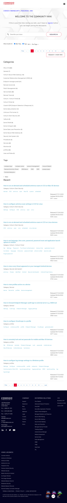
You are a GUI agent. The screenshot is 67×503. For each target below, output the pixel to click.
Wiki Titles (18, 44)
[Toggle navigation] (64, 4)
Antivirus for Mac (5, 460)
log (57, 369)
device (5, 290)
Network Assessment (40, 434)
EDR (38, 169)
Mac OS (26, 191)
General (5, 71)
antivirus (15, 191)
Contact (24, 416)
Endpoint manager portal (11, 81)
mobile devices (48, 345)
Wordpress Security (6, 483)
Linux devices (32, 228)
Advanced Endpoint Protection (42, 404)
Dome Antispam (8, 126)
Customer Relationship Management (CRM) (16, 78)
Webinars (24, 411)
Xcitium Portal (7, 102)
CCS (10, 191)
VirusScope (40, 327)
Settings (5, 209)
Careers (24, 419)
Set (4, 248)
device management (26, 290)
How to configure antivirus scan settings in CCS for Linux (23, 204)
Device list (11, 290)
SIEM (43, 369)
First (22, 51)
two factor (6, 251)
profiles (5, 150)
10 (55, 51)
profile (22, 327)
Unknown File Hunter (9, 112)
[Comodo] (9, 4)
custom (31, 191)
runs (19, 228)
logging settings (32, 308)
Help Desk (37, 447)
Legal (23, 414)
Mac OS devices (7, 348)
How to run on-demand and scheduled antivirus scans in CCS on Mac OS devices (31, 186)
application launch (50, 248)
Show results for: (8, 44)
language (13, 251)
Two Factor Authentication (27, 248)
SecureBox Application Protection (43, 409)
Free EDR (37, 406)
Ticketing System (39, 429)
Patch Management (9, 88)
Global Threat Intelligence (41, 411)
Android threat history (47, 272)
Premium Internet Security (7, 468)
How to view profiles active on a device (16, 284)
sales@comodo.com (6, 418)
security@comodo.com (6, 426)
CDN (58, 398)
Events (24, 409)
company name (19, 166)
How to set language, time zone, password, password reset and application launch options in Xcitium (31, 241)
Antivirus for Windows (6, 458)
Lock (34, 345)
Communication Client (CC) (10, 369)
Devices (5, 143)
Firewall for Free (5, 465)
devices (5, 191)
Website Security (5, 470)
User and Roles (8, 153)
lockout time (39, 248)
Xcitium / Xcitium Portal (10, 98)
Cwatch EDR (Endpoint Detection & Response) (17, 105)
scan (20, 191)
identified (17, 272)
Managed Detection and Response (43, 414)
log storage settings (25, 369)
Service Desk (7, 92)
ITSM (36, 444)
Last (62, 51)
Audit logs (12, 308)
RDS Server (25, 169)
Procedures (6, 139)
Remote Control (8, 85)
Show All (6, 68)
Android (24, 272)
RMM (36, 442)
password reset (28, 251)
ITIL (36, 449)
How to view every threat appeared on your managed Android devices (27, 266)
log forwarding (51, 369)
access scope (46, 169)
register (50, 23)
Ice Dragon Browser (6, 476)
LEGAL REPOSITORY (31, 491)
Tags (25, 44)
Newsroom (24, 404)
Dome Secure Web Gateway (11, 133)
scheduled (38, 191)
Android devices (18, 348)
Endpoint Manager (22, 308)
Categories (8, 62)
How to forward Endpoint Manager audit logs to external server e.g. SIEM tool (30, 303)
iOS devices (10, 345)
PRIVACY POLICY (20, 491)
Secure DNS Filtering (40, 416)
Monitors (6, 146)
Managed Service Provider (41, 426)
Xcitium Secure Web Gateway (12, 75)
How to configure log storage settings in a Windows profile (23, 360)
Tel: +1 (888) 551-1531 (6, 408)
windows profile (14, 327)
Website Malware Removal (7, 486)
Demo (23, 424)
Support (24, 401)
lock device (27, 348)
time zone (20, 251)
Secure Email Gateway (40, 421)
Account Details (47, 166)
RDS (32, 169)
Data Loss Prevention (40, 424)
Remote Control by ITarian (11, 169)
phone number (38, 251)
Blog (23, 406)
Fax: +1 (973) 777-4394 (6, 413)
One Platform (38, 401)
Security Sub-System (9, 136)
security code (47, 251)
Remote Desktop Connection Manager (10, 488)
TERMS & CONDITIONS (8, 491)
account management (33, 166)
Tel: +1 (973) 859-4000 (6, 411)
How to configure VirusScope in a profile (17, 321)
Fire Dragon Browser (6, 478)
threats (12, 272)
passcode (39, 345)
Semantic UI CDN (61, 403)
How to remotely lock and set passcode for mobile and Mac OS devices (27, 339)
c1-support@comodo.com (7, 422)
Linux (32, 209)
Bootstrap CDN (60, 400)
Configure (12, 209)
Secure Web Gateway (40, 419)
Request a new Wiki (56, 55)
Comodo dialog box (9, 172)
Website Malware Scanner (7, 481)
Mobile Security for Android (7, 473)
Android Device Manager (41, 432)
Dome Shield (7, 122)
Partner (24, 421)
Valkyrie (5, 119)
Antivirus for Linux (5, 463)
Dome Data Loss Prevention (11, 129)
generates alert (49, 327)
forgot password (8, 253)
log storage (6, 372)
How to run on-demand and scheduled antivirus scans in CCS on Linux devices (30, 222)
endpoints (34, 366)
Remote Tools (7, 95)
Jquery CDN (60, 405)
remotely (17, 345)
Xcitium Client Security (10, 116)
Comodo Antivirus (5, 455)
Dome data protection (10, 109)
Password (15, 248)
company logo (8, 166)
